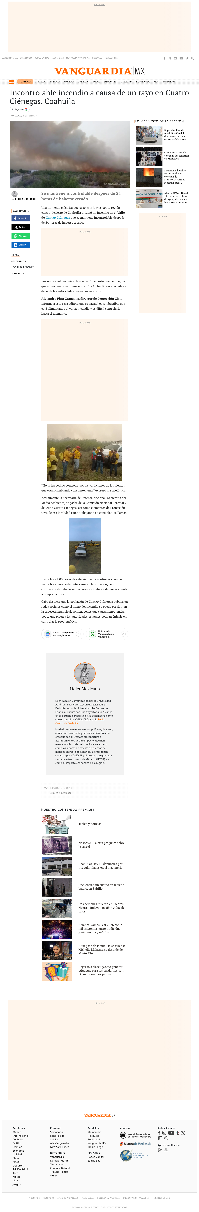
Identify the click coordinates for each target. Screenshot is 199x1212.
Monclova (15, 116)
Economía (143, 81)
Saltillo (40, 81)
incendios (19, 261)
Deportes (110, 81)
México (55, 81)
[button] (11, 82)
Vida (156, 81)
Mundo (69, 81)
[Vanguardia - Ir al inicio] (99, 71)
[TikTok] (187, 58)
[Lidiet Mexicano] (85, 673)
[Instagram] (175, 58)
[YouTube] (181, 58)
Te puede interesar (60, 793)
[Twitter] (169, 58)
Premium (169, 81)
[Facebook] (164, 58)
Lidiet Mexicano (25, 199)
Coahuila (25, 81)
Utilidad (126, 81)
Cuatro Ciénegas (58, 218)
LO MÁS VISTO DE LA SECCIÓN (159, 121)
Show (96, 81)
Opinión (83, 81)
